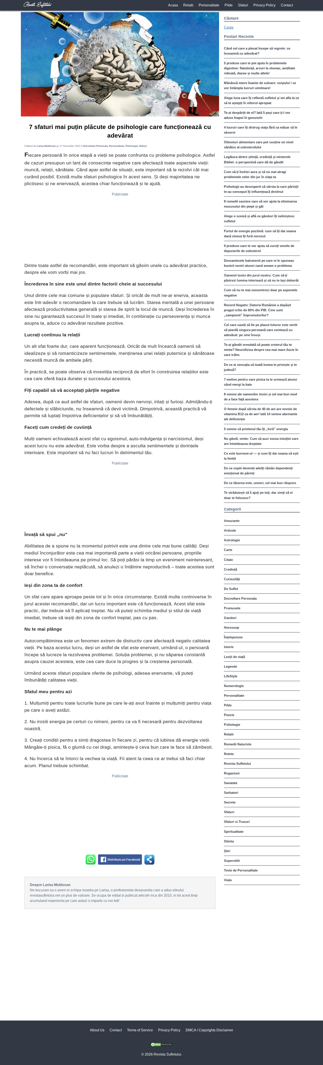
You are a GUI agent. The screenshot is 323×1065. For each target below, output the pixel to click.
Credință (230, 569)
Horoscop (231, 627)
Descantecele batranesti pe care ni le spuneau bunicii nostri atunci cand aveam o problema (259, 263)
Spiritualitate (233, 831)
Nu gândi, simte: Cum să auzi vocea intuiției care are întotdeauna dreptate (261, 441)
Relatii (188, 5)
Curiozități (232, 579)
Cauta (228, 27)
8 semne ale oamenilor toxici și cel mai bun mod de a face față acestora (260, 396)
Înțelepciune (233, 637)
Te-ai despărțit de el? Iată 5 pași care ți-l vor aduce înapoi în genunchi (257, 115)
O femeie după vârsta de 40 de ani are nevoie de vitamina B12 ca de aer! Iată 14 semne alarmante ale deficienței (260, 414)
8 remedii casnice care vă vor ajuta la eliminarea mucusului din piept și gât (260, 203)
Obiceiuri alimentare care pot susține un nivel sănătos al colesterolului (258, 144)
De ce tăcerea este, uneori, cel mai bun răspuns (260, 483)
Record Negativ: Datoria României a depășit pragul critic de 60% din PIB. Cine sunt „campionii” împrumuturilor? (257, 310)
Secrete (230, 802)
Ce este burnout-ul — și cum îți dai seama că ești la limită (261, 455)
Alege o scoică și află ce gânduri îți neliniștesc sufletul (259, 218)
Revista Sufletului (237, 763)
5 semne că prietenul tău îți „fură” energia (256, 429)
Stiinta (229, 841)
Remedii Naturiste (237, 744)
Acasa (173, 5)
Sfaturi (243, 5)
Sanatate (230, 783)
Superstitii (232, 860)
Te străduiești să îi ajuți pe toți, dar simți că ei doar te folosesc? (258, 495)
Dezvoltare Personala (240, 598)
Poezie (229, 715)
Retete (229, 754)
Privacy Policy (264, 5)
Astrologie (232, 540)
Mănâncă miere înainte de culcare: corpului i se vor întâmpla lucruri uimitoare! (260, 85)
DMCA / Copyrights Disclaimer (209, 1030)
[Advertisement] (120, 229)
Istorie (229, 647)
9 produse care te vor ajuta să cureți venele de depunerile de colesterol (259, 248)
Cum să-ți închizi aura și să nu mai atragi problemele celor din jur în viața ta (255, 174)
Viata (228, 880)
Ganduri (230, 618)
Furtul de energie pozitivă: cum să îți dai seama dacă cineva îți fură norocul (260, 233)
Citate (228, 560)
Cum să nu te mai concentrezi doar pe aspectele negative (260, 292)
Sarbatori (231, 792)
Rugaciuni (232, 773)
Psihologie (232, 724)
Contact (287, 5)
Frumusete (232, 608)
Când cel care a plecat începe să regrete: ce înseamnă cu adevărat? (257, 50)
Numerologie (234, 686)
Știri (227, 851)
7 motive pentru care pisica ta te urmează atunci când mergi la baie (260, 382)
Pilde (229, 5)
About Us (97, 1030)
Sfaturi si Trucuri (237, 822)
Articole (230, 530)
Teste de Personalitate (241, 870)
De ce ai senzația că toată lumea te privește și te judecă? (260, 367)
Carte (228, 550)
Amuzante (232, 521)
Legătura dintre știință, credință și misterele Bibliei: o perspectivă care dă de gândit (257, 159)
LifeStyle (230, 676)
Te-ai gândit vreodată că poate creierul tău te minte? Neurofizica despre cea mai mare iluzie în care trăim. (261, 350)
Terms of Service (140, 1030)
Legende (230, 666)
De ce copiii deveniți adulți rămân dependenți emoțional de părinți (258, 470)
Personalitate (209, 5)
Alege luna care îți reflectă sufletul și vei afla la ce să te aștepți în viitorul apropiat (261, 100)
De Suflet (231, 589)
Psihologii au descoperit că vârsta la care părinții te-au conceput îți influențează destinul (261, 189)
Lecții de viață (234, 657)
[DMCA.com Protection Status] (161, 1045)
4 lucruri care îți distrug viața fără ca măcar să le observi (260, 129)
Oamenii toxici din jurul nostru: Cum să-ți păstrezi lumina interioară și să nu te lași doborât (261, 277)
